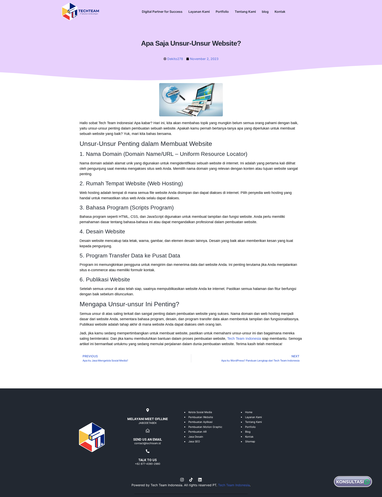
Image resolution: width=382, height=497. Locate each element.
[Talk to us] (147, 451)
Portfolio (222, 12)
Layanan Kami (199, 12)
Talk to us (147, 460)
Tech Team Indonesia (244, 339)
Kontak (280, 12)
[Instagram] (182, 480)
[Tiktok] (191, 480)
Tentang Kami (245, 12)
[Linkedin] (200, 480)
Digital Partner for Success (162, 12)
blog (265, 12)
